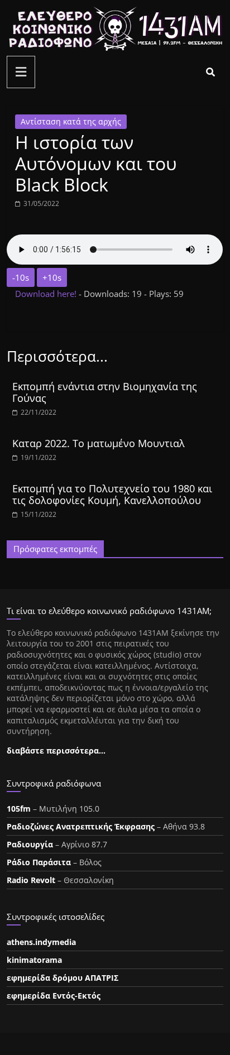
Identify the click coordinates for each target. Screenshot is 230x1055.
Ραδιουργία (30, 844)
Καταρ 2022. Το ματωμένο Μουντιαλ (98, 443)
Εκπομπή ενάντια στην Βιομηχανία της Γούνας (104, 392)
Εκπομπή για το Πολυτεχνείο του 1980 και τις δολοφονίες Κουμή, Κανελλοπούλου (112, 494)
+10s (51, 277)
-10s (20, 277)
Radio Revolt (31, 880)
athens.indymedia (41, 942)
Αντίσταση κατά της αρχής (71, 121)
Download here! (47, 293)
